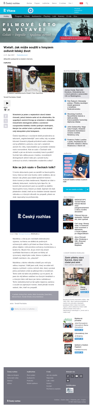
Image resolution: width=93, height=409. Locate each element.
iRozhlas (29, 3)
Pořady (27, 16)
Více (76, 16)
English (83, 399)
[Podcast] (5, 110)
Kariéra (48, 383)
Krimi (66, 161)
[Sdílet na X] (6, 121)
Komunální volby (12, 378)
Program (37, 3)
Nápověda (49, 378)
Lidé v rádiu (50, 381)
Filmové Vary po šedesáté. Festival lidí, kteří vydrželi (82, 217)
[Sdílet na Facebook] (6, 116)
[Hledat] (86, 3)
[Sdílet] (8, 110)
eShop (9, 383)
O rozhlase (62, 3)
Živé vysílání (68, 171)
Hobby (6, 16)
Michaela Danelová (24, 234)
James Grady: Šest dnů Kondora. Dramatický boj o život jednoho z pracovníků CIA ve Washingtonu (76, 93)
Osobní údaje (65, 399)
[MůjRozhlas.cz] (7, 63)
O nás (68, 16)
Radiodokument (22, 55)
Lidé (54, 16)
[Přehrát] (7, 103)
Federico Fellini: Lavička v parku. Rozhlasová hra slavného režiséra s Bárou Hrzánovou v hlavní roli (77, 143)
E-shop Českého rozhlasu (74, 253)
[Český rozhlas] (12, 3)
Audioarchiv (78, 10)
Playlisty (47, 16)
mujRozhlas (45, 3)
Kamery (76, 12)
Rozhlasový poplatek (53, 389)
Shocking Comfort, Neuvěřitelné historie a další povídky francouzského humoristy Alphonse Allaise (77, 118)
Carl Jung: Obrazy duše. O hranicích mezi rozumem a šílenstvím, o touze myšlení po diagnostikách (82, 228)
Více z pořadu (69, 197)
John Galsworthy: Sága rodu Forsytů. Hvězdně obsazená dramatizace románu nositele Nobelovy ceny (76, 131)
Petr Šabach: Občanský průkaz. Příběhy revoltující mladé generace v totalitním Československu (77, 105)
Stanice (54, 3)
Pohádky (67, 165)
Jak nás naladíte (51, 375)
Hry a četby (68, 158)
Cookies (56, 399)
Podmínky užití (75, 399)
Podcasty (30, 381)
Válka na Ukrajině (13, 375)
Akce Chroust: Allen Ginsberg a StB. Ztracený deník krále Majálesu (81, 241)
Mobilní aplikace (32, 383)
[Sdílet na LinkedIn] (6, 126)
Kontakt (49, 386)
